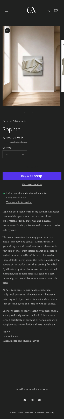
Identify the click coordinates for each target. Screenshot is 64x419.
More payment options (32, 184)
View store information (19, 202)
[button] (7, 10)
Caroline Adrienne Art (26, 412)
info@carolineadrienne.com (32, 389)
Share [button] (9, 351)
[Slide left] (24, 112)
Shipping (6, 142)
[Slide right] (39, 112)
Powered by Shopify (45, 412)
